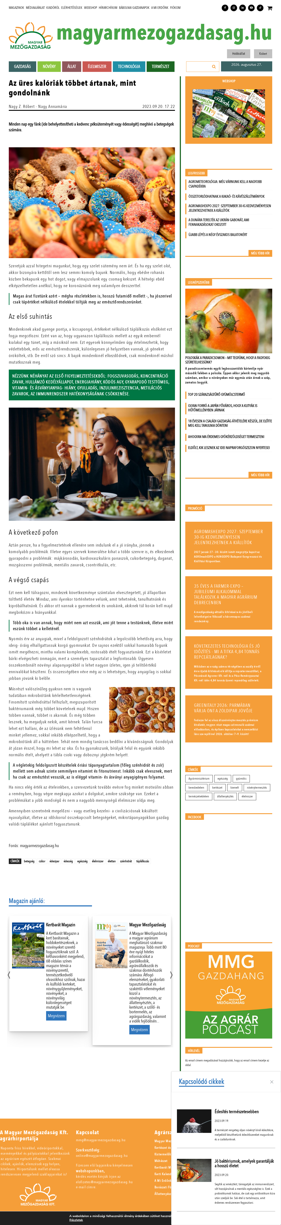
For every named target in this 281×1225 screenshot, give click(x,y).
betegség (29, 861)
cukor (42, 861)
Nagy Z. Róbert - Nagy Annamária (38, 106)
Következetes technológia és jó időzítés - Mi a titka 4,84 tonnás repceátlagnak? (227, 651)
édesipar (54, 861)
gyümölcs (241, 779)
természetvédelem (199, 796)
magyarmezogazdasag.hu (164, 33)
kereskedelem (196, 788)
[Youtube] (251, 8)
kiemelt (235, 788)
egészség (82, 861)
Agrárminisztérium (199, 779)
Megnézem (56, 1016)
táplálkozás (142, 861)
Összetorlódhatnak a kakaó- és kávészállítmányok (227, 196)
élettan (112, 861)
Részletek (76, 1220)
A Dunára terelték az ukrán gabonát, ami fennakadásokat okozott (219, 222)
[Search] (214, 66)
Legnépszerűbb (198, 282)
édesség (68, 861)
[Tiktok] (260, 8)
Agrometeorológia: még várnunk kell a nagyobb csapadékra (225, 184)
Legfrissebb (196, 173)
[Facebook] (225, 8)
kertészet (217, 788)
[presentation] (9, 974)
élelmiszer (97, 861)
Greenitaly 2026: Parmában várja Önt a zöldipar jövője (223, 708)
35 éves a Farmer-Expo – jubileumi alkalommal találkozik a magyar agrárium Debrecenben (226, 594)
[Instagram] (234, 8)
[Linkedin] (242, 8)
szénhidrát (126, 861)
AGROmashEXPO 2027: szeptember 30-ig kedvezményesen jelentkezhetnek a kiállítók (230, 208)
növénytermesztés (257, 788)
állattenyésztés (225, 796)
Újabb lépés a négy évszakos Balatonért (218, 234)
